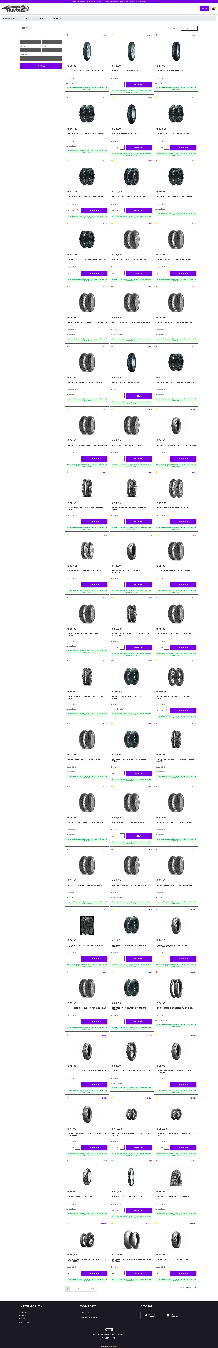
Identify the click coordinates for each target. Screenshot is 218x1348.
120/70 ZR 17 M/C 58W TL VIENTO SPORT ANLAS (129, 1009)
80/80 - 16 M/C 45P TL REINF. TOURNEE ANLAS (86, 1008)
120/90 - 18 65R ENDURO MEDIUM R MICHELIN (175, 1008)
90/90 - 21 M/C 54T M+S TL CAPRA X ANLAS (174, 134)
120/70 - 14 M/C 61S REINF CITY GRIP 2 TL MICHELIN (129, 572)
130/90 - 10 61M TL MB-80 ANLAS (125, 382)
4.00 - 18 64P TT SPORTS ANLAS (125, 71)
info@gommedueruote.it (89, 1317)
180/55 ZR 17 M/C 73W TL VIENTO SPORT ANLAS (129, 760)
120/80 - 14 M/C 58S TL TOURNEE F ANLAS (173, 259)
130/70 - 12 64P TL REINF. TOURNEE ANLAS (85, 822)
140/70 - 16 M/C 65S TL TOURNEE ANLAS (173, 571)
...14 (84, 1288)
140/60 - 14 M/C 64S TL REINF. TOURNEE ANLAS (84, 635)
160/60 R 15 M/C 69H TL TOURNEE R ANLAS (174, 822)
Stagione (23, 55)
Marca (44, 46)
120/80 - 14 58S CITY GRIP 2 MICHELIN (172, 1259)
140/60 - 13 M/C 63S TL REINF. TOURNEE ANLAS (87, 322)
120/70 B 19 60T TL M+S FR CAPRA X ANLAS (85, 197)
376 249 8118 (85, 1312)
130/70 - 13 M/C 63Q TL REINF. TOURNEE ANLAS (87, 445)
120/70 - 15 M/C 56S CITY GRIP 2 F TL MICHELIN (176, 445)
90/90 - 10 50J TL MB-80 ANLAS (169, 71)
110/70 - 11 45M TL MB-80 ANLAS (125, 134)
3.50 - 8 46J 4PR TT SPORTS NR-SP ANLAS (85, 71)
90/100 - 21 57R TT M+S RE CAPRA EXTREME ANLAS (86, 697)
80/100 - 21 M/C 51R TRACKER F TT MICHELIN (131, 1071)
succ (92, 1288)
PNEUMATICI (22, 19)
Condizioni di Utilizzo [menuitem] (107, 1334)
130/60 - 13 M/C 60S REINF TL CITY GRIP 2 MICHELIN (173, 1072)
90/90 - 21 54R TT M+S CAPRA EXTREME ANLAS (129, 509)
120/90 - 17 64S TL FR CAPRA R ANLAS (172, 508)
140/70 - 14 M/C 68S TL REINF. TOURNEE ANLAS (131, 322)
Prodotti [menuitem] (23, 1319)
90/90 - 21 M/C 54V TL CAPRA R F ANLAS (84, 571)
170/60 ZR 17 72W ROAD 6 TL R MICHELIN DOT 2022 (175, 1135)
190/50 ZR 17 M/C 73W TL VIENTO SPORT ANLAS (129, 697)
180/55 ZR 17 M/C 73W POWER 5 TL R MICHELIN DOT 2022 (131, 1260)
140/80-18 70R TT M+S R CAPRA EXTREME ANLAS (85, 509)
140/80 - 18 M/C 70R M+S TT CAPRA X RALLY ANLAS (174, 697)
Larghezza (24, 38)
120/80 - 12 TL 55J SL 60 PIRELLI (80, 1197)
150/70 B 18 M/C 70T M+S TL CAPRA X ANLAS (175, 382)
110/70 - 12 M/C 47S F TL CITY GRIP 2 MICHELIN (86, 1071)
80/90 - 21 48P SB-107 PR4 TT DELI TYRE (173, 1197)
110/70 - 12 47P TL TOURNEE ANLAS (126, 445)
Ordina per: (176, 28)
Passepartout (112, 1346)
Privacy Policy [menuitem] (120, 1334)
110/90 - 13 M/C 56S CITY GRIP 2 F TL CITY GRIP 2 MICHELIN (173, 946)
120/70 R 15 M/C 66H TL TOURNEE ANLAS (129, 885)
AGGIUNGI (138, 84)
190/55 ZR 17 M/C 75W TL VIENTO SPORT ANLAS (129, 946)
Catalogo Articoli (9, 19)
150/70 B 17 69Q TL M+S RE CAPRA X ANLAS (85, 134)
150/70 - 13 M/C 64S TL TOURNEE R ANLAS (174, 322)
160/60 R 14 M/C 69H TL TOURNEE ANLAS (84, 885)
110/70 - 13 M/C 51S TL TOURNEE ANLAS (128, 822)
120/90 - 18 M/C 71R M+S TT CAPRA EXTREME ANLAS (175, 760)
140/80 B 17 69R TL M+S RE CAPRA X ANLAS (174, 197)
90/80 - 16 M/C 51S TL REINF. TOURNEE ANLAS (175, 634)
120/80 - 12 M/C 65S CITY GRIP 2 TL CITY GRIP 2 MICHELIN (86, 1135)
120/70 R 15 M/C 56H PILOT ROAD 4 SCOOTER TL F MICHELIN (86, 1260)
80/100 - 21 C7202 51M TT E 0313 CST (128, 1197)
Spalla (44, 38)
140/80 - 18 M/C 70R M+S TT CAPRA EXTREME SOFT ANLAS (131, 635)
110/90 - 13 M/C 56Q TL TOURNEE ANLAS (129, 259)
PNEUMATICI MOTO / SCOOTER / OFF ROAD (45, 19)
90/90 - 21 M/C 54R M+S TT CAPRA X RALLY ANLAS (85, 946)
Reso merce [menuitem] (96, 1334)
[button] (41, 66)
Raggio (22, 46)
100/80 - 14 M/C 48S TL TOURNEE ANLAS (84, 759)
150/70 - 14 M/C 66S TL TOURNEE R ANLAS (85, 382)
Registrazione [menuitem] (24, 1322)
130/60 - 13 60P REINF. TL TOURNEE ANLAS (174, 885)
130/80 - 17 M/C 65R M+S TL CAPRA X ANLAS (130, 197)
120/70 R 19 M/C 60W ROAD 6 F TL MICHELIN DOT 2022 (130, 1135)
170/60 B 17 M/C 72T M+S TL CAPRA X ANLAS (86, 259)
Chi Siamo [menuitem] (23, 1312)
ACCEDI (204, 8)
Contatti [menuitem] (23, 1316)
